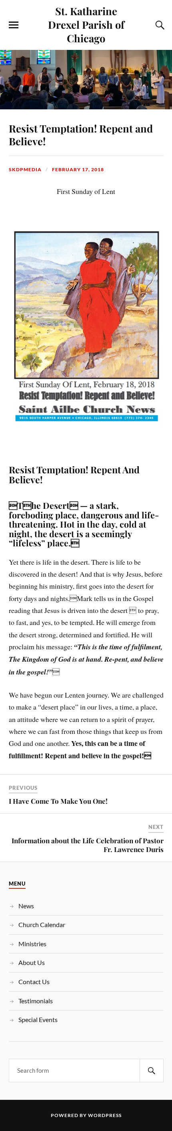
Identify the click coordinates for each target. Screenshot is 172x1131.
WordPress (105, 1115)
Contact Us (34, 981)
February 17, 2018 (78, 169)
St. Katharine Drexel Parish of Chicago (86, 24)
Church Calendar (41, 924)
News (26, 906)
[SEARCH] (152, 1070)
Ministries (32, 943)
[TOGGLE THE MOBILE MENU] (13, 25)
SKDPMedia (25, 169)
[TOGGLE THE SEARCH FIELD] (159, 25)
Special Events (38, 1019)
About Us (31, 962)
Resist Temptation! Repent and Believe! (81, 134)
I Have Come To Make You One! (58, 801)
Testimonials (35, 1000)
